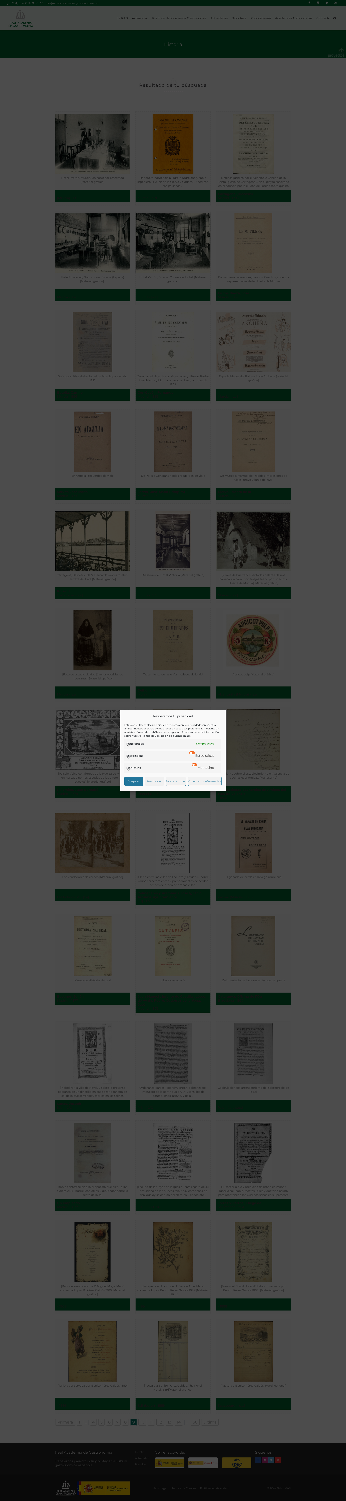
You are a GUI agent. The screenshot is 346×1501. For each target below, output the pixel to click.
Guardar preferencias (204, 781)
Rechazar (154, 781)
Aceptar (134, 781)
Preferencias (176, 781)
